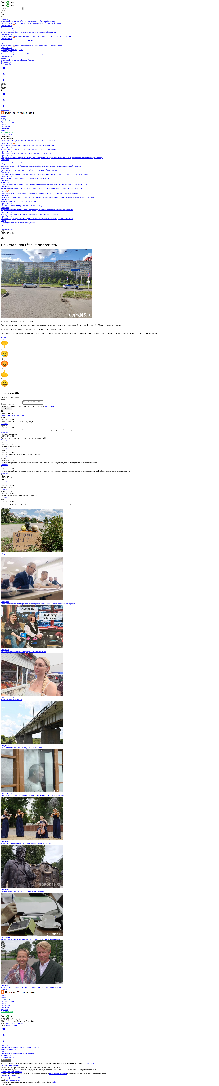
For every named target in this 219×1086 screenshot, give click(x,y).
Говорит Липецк (27, 60)
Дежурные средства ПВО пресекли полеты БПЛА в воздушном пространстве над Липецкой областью (41, 166)
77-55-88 (21, 1078)
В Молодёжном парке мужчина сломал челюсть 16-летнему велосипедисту (30, 149)
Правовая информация (10, 1065)
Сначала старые (19, 415)
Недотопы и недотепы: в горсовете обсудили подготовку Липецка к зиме (29, 170)
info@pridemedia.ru (13, 1080)
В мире (11, 64)
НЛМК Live (5, 120)
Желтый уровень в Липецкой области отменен (19, 201)
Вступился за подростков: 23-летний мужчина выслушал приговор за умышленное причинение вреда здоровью (44, 174)
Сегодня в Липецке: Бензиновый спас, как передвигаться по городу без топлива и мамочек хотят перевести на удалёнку (48, 197)
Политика (51, 21)
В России (4, 64)
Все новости (6, 110)
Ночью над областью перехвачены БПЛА (17, 41)
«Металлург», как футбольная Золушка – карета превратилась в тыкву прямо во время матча (37, 219)
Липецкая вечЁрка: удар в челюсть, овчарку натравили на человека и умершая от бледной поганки (39, 193)
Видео (3, 58)
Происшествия (15, 21)
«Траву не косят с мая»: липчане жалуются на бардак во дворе (25, 178)
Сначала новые (7, 415)
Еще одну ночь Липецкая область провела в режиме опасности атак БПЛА (30, 215)
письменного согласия (58, 1074)
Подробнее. (90, 1063)
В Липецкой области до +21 (12, 50)
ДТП (3, 339)
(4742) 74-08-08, (11, 1078)
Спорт (23, 21)
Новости (4, 19)
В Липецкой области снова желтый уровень (18, 223)
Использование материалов (11, 1072)
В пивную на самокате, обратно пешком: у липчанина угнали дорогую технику (32, 45)
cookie (54, 1082)
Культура (35, 21)
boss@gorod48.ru (12, 1025)
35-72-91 (21, 1023)
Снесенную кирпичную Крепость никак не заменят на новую (25, 162)
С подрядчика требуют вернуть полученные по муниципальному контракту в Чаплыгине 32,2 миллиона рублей (45, 184)
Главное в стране (7, 122)
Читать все (5, 182)
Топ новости (6, 62)
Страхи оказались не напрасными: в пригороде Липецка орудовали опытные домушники (36, 36)
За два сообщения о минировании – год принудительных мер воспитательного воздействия (37, 210)
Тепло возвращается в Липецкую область (17, 28)
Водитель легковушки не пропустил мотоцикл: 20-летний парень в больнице (31, 23)
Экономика (5, 126)
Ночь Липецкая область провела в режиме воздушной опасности (26, 154)
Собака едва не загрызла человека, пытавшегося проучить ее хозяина (28, 141)
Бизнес (29, 21)
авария (3, 337)
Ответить (4, 424)
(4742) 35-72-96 (11, 1023)
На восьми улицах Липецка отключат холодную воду (21, 206)
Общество (5, 21)
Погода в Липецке (8, 30)
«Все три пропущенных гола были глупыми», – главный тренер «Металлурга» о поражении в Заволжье (41, 188)
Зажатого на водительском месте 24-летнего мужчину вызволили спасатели (30, 54)
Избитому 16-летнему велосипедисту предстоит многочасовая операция (29, 145)
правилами (49, 406)
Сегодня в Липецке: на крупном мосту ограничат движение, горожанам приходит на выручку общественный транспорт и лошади (52, 158)
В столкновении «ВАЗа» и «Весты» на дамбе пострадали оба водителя (28, 32)
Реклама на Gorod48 (9, 1076)
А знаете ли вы (7, 132)
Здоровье (43, 21)
